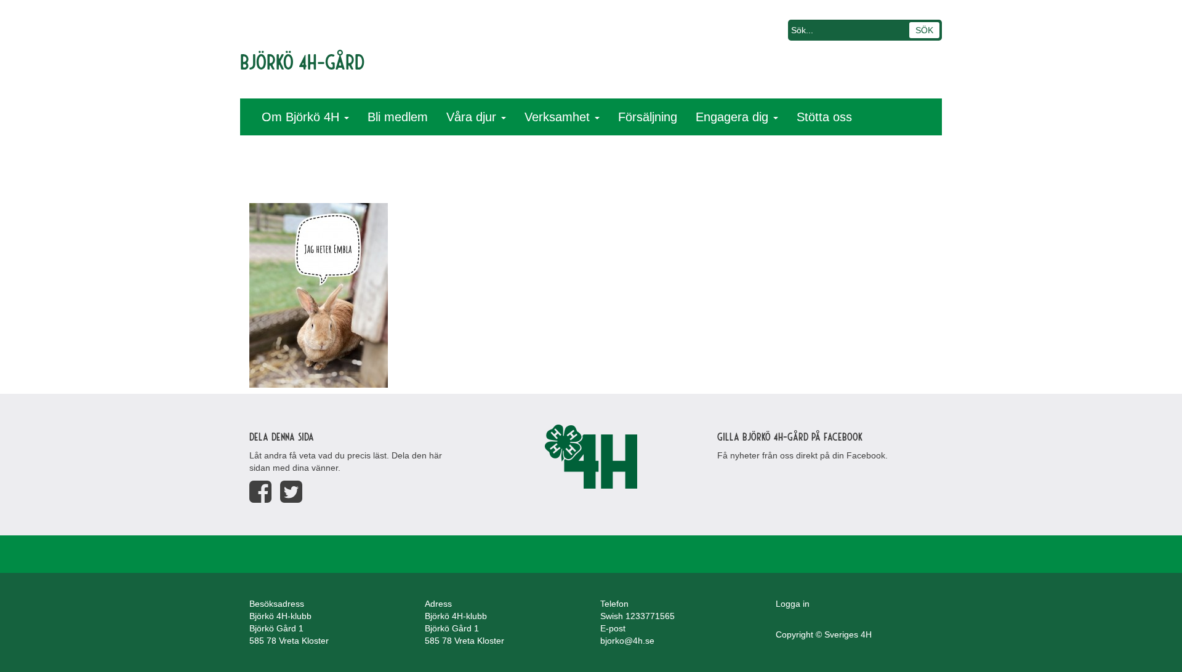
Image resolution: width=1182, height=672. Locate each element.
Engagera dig (734, 117)
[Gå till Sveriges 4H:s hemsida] (591, 457)
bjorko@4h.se (627, 641)
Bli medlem (398, 117)
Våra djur (473, 117)
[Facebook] (260, 492)
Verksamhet (559, 117)
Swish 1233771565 (637, 616)
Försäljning (647, 117)
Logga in (793, 604)
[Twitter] (291, 492)
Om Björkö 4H (302, 117)
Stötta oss (824, 117)
